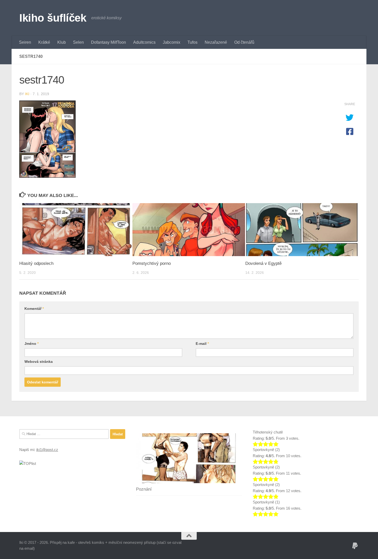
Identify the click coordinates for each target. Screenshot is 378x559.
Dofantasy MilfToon (108, 42)
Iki (27, 94)
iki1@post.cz (47, 449)
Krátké (44, 42)
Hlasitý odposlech (36, 263)
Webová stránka (38, 361)
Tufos (192, 42)
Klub (61, 42)
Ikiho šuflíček (52, 18)
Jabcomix (171, 42)
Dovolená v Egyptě (263, 263)
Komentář (34, 308)
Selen (78, 42)
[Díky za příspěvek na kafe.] (355, 545)
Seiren (25, 42)
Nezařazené (216, 42)
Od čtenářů (244, 42)
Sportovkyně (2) (266, 449)
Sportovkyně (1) (266, 502)
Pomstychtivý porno (151, 263)
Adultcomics (144, 42)
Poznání (144, 489)
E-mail (202, 343)
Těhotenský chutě (268, 432)
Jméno (31, 343)
